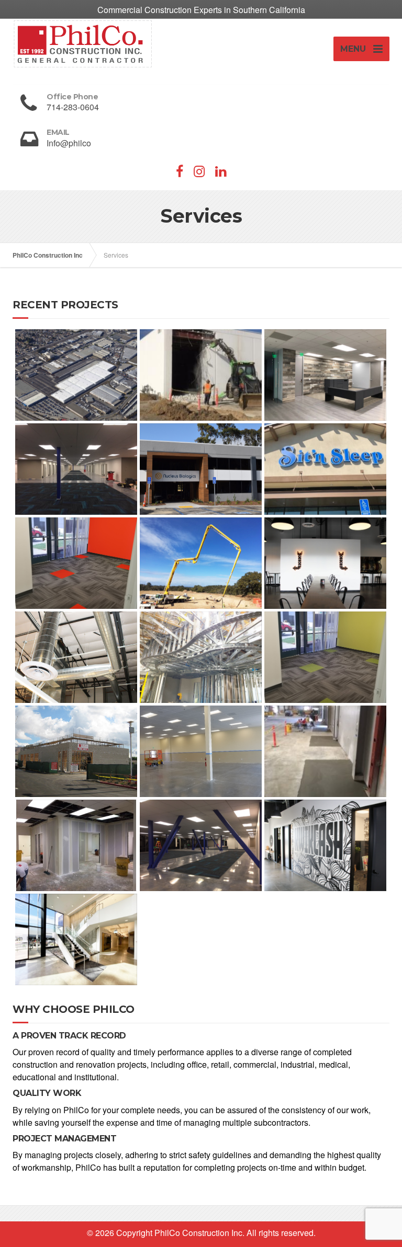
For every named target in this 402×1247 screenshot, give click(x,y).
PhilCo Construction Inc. (199, 1233)
